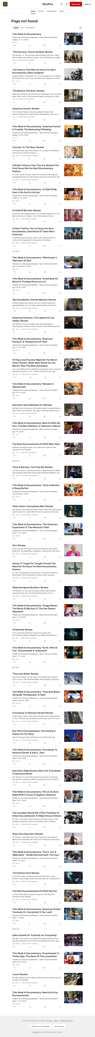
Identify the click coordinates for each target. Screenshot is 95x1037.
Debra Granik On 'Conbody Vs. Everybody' (34, 935)
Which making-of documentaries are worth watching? (33, 737)
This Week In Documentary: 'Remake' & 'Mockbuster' (33, 385)
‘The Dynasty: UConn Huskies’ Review (32, 52)
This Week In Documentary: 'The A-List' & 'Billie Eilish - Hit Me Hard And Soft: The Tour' (35, 853)
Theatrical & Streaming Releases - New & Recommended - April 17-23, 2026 (35, 999)
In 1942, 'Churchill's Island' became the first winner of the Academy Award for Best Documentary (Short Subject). (35, 820)
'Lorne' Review (20, 974)
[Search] (61, 4)
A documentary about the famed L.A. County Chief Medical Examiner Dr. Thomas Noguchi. (35, 151)
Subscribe (76, 4)
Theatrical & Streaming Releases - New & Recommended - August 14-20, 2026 (35, 133)
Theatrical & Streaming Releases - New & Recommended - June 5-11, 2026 (35, 655)
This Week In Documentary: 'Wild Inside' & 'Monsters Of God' (34, 259)
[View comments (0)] (29, 45)
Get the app (59, 1026)
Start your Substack (41, 1026)
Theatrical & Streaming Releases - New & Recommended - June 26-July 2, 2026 (35, 492)
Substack (36, 1032)
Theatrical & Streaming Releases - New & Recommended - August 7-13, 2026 (35, 196)
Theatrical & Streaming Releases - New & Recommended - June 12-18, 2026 (35, 616)
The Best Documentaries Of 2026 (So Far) (34, 891)
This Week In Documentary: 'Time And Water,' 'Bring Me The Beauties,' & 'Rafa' (36, 693)
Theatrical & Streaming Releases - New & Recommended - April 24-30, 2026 (35, 960)
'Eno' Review (18, 545)
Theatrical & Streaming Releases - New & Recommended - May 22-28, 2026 (35, 757)
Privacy (49, 1021)
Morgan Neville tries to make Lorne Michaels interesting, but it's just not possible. (36, 978)
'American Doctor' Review (25, 108)
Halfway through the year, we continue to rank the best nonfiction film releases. (34, 448)
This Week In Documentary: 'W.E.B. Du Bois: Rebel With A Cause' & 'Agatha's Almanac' (35, 793)
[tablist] (24, 27)
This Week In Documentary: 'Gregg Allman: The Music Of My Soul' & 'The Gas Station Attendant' (35, 608)
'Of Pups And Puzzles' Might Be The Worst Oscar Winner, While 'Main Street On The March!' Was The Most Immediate (34, 363)
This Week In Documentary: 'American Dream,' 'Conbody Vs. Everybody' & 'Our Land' (36, 910)
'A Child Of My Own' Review (26, 210)
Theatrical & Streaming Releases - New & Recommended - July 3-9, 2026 (35, 430)
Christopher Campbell (26, 60)
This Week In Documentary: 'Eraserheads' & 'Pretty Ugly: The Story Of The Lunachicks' (35, 955)
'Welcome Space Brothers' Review (30, 587)
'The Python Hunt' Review (25, 873)
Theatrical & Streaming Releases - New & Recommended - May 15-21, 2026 (35, 799)
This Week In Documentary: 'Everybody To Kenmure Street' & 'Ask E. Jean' (34, 751)
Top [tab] (22, 28)
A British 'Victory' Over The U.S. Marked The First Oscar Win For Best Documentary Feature (35, 168)
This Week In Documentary (26, 34)
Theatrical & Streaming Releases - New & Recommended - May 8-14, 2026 (35, 859)
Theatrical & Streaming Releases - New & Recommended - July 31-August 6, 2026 (35, 265)
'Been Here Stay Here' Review (27, 834)
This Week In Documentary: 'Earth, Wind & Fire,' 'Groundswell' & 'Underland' (34, 649)
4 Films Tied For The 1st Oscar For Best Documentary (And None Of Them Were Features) (33, 231)
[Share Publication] (66, 4)
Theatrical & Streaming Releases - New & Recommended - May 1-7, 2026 (35, 916)
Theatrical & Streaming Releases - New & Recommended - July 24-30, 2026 (35, 286)
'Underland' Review (22, 629)
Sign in (88, 4)
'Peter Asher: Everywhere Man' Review (32, 506)
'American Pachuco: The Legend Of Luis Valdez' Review (33, 319)
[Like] (13, 102)
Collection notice (66, 1021)
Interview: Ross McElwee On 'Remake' (32, 405)
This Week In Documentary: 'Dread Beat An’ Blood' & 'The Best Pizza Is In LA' (35, 280)
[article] (47, 40)
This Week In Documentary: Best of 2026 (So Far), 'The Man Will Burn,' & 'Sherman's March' (36, 424)
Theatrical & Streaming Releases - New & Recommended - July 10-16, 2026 (35, 391)
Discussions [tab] (30, 28)
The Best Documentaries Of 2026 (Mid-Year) (36, 444)
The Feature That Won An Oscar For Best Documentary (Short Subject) (34, 71)
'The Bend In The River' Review (28, 90)
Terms (56, 1021)
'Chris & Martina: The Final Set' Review (32, 467)
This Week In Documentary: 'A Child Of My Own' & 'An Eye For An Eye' (34, 191)
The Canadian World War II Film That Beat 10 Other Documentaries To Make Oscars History (36, 814)
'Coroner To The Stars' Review (28, 147)
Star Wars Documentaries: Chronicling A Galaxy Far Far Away (33, 732)
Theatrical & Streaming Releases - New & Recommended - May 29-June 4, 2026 (35, 699)
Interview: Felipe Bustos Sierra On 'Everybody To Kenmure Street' (36, 772)
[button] (33, 11)
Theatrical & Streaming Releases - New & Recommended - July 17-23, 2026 (35, 346)
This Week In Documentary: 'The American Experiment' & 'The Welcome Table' (35, 526)
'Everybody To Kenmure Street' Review (32, 713)
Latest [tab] (16, 28)
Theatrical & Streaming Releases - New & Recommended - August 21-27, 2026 (35, 38)
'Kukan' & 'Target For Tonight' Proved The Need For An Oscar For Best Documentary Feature (34, 566)
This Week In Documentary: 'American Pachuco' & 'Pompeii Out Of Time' (32, 340)
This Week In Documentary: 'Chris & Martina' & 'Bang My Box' (36, 487)
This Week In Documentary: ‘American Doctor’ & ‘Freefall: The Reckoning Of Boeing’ (36, 128)
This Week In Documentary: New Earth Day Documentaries (35, 994)
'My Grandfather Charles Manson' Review (34, 299)
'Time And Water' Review (25, 673)
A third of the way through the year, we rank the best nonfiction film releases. (33, 895)
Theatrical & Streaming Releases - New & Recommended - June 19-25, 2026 (35, 531)
